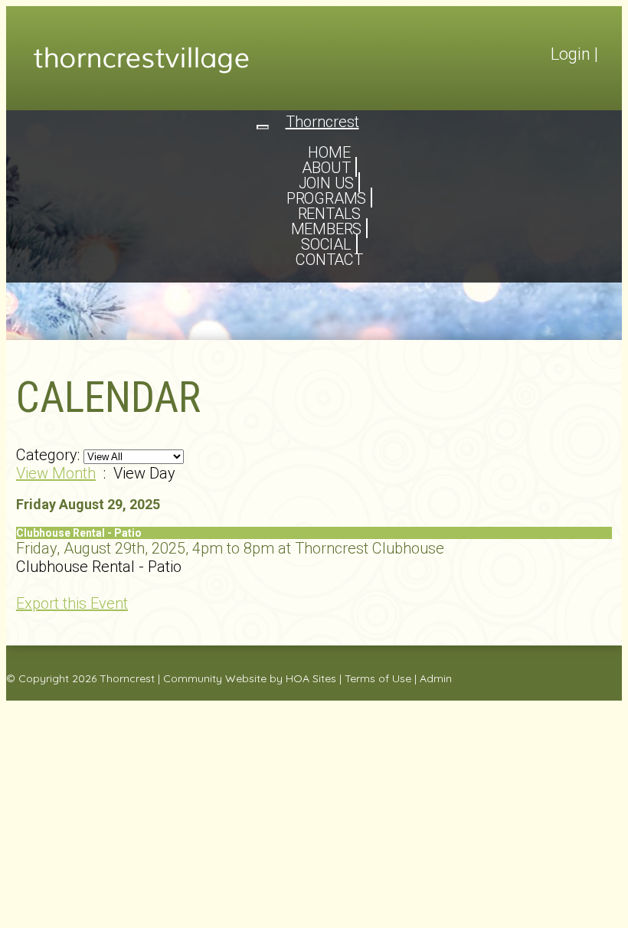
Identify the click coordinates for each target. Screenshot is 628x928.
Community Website (215, 678)
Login (570, 54)
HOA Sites (311, 678)
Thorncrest (127, 678)
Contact (329, 259)
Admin (436, 678)
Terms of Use (378, 678)
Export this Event (72, 603)
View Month (56, 473)
